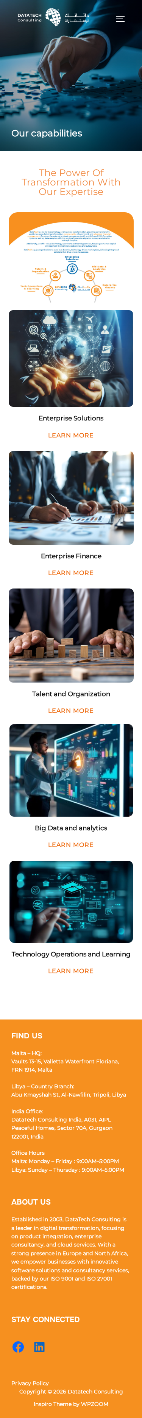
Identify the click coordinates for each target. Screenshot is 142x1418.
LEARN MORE (71, 435)
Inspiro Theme (53, 1404)
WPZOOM (94, 1404)
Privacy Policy (30, 1383)
